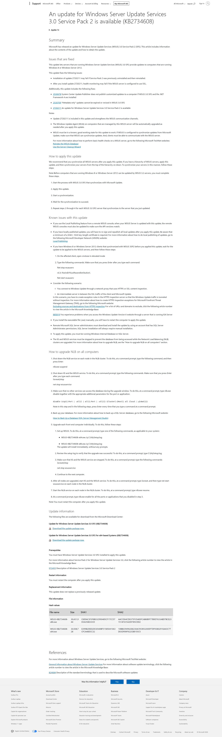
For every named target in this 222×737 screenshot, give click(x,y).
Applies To (55, 30)
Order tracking (50, 711)
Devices (78, 3)
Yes (117, 681)
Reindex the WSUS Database (65, 143)
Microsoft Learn (151, 703)
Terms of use (146, 732)
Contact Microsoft (124, 732)
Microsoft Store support (53, 703)
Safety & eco (168, 732)
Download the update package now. (68, 528)
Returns (48, 707)
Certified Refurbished (52, 715)
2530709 (57, 102)
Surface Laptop (15, 699)
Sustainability (183, 724)
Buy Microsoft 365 (121, 3)
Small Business (115, 724)
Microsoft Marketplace (153, 715)
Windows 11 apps (16, 724)
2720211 (57, 108)
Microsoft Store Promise (53, 720)
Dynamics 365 (115, 703)
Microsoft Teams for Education (88, 703)
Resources (105, 3)
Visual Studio (150, 724)
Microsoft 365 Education (86, 707)
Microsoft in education (86, 695)
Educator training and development (90, 715)
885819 (56, 314)
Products (67, 3)
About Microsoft (184, 699)
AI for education (84, 724)
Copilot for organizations (18, 711)
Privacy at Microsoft (185, 707)
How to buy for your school (87, 711)
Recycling (178, 732)
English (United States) (22, 731)
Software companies (152, 720)
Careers (181, 695)
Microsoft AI (115, 695)
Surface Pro (14, 695)
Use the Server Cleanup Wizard (67, 146)
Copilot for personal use (18, 715)
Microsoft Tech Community (154, 711)
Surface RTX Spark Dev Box (19, 707)
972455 (52, 568)
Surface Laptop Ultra (17, 703)
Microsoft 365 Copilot (117, 720)
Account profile (50, 695)
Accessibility (183, 720)
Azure (147, 695)
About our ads (189, 732)
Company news (183, 703)
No (133, 681)
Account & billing (91, 3)
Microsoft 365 (48, 3)
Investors (182, 711)
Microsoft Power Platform (119, 711)
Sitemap (113, 732)
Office (58, 3)
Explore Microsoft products (19, 720)
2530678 (57, 94)
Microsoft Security (116, 699)
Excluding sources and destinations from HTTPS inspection (79, 306)
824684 (52, 672)
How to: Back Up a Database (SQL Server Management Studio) (80, 418)
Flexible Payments (51, 724)
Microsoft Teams (116, 715)
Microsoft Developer (152, 699)
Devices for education (86, 699)
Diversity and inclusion (186, 715)
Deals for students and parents (89, 720)
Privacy (136, 732)
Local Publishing (60, 241)
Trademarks (156, 732)
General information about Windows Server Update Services (76, 664)
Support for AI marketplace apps (156, 707)
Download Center (51, 699)
